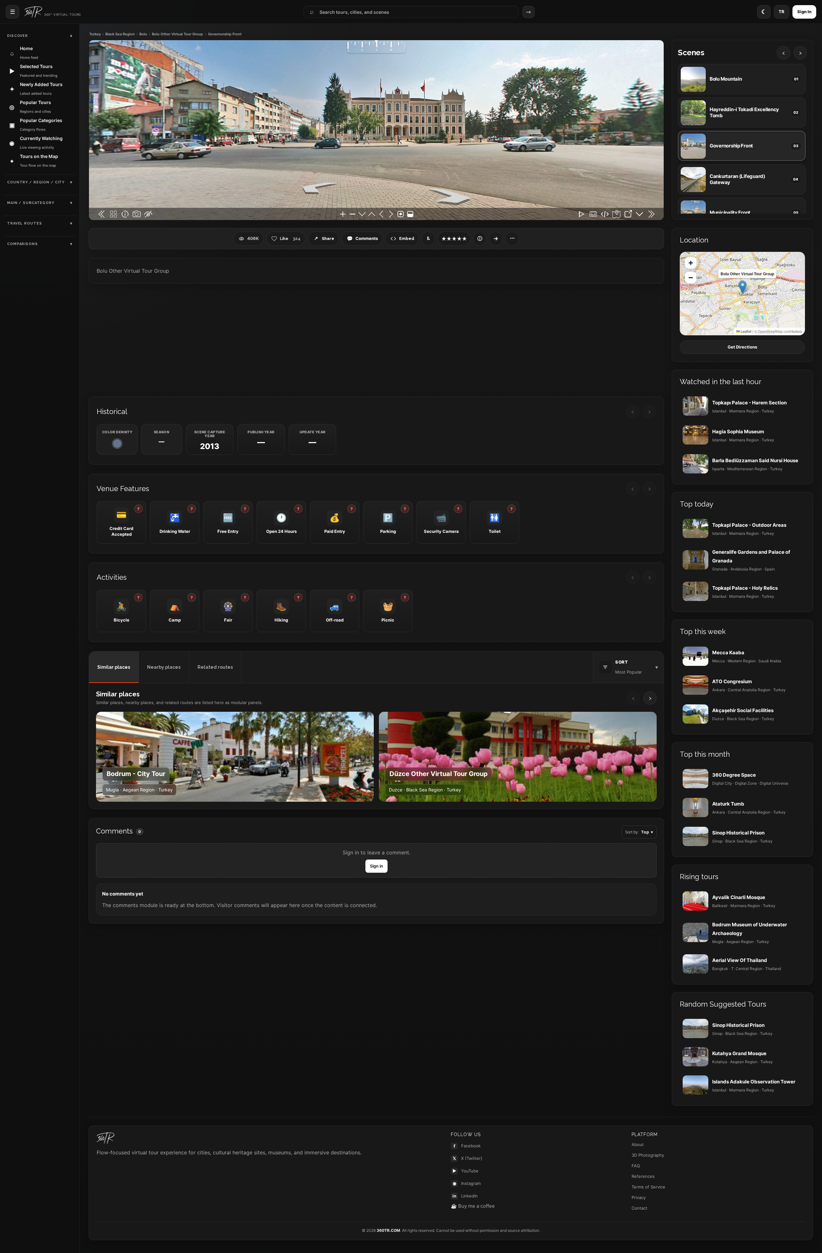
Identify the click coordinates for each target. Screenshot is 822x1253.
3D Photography (648, 1155)
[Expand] (496, 239)
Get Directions (742, 346)
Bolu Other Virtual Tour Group (177, 34)
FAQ (636, 1165)
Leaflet (745, 331)
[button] (743, 287)
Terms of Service (648, 1186)
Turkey (95, 34)
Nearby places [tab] (163, 667)
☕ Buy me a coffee (473, 1206)
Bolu (143, 34)
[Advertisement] (376, 339)
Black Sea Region (120, 34)
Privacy (639, 1197)
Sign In (804, 11)
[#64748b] (117, 443)
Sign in (376, 866)
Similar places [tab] (113, 667)
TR (781, 11)
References (643, 1176)
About (638, 1144)
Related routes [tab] (215, 667)
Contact (639, 1208)
